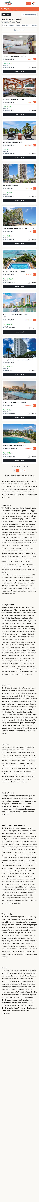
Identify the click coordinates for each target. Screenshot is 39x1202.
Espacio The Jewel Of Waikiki (14, 271)
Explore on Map (30, 14)
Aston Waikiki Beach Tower (13, 142)
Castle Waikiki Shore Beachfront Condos (18, 228)
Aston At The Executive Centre (14, 56)
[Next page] (24, 470)
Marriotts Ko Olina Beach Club (14, 445)
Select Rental (19, 71)
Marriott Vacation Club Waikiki (14, 402)
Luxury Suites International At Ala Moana (18, 360)
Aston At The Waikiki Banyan (13, 99)
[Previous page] (14, 470)
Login (28, 3)
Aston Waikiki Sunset (11, 185)
